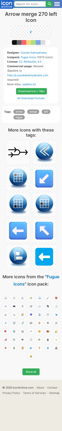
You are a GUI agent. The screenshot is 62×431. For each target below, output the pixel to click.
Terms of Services (34, 393)
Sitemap (54, 393)
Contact (52, 387)
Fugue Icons (28, 57)
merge (33, 111)
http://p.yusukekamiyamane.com (27, 75)
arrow (19, 111)
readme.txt (29, 84)
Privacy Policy (11, 393)
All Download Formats (31, 98)
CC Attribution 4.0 (30, 61)
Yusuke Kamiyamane (34, 52)
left (46, 111)
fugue (19, 117)
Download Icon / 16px (31, 91)
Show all (31, 371)
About (40, 387)
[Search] (49, 4)
